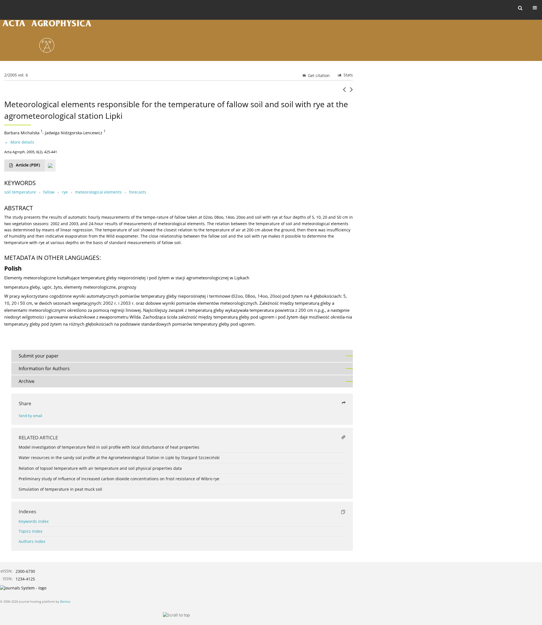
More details (22, 142)
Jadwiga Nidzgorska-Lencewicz (73, 132)
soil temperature (20, 192)
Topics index (30, 531)
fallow (48, 192)
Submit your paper (39, 356)
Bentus (65, 601)
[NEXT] (351, 92)
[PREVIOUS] (344, 92)
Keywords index (34, 521)
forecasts (137, 192)
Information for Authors (44, 368)
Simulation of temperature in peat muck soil (60, 489)
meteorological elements (98, 192)
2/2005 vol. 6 (16, 75)
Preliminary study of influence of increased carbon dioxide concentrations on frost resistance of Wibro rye (119, 478)
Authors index (32, 541)
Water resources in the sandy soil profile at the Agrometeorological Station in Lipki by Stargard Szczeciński (119, 457)
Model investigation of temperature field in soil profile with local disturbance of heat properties (109, 447)
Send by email (30, 415)
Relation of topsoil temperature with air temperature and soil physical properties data (100, 468)
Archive (26, 381)
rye (65, 192)
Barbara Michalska (22, 132)
